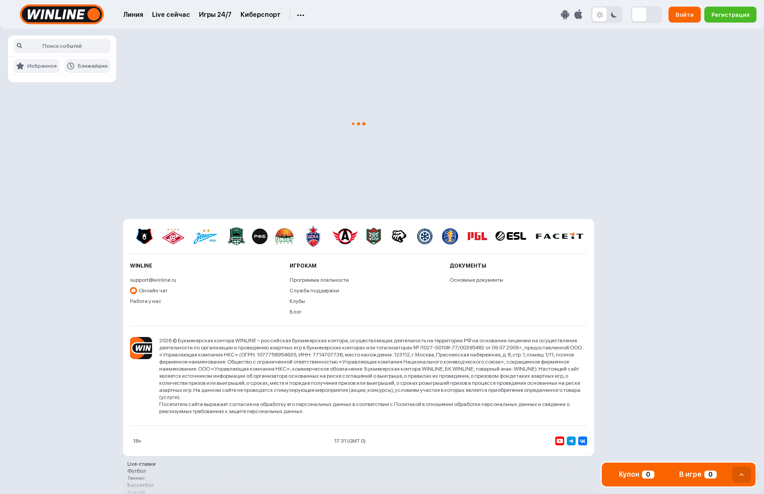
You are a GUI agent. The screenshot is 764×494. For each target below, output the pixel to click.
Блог (296, 312)
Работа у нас (145, 301)
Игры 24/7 (215, 15)
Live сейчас (171, 15)
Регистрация (730, 14)
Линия (133, 15)
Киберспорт (261, 15)
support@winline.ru (153, 280)
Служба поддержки (314, 290)
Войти (685, 14)
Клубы (297, 301)
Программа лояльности (319, 280)
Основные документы (476, 280)
